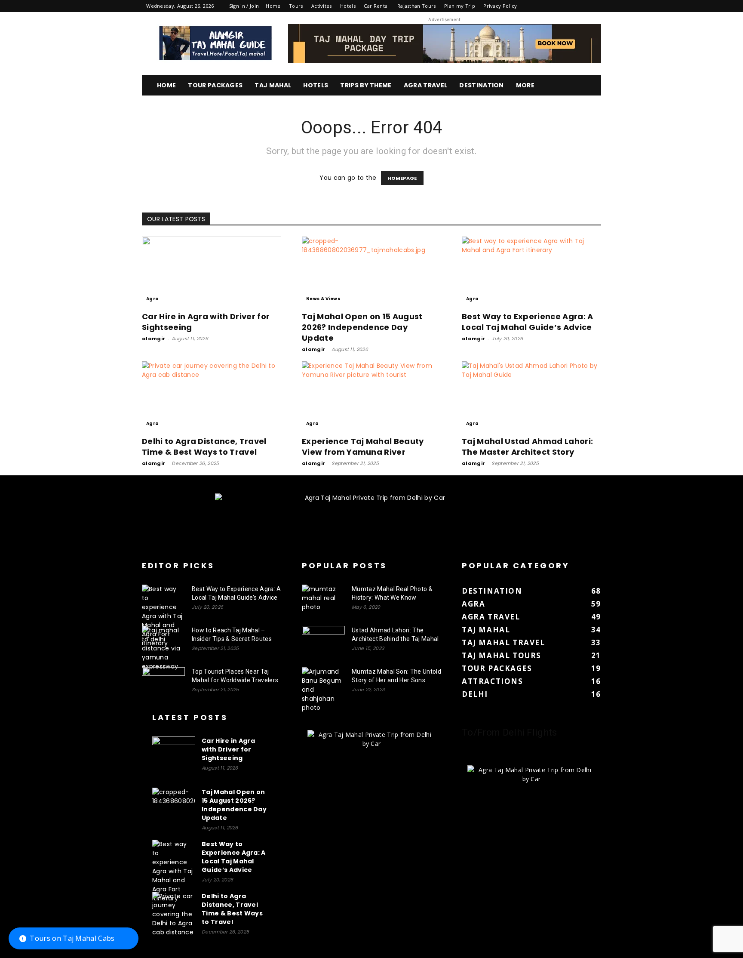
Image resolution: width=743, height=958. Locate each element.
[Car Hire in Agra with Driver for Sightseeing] (211, 271)
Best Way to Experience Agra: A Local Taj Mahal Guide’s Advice (527, 322)
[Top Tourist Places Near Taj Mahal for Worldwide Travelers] (163, 682)
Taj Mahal (273, 85)
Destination (481, 85)
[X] (580, 6)
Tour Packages (215, 85)
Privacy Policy (500, 6)
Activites (321, 6)
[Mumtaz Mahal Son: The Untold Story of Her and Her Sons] (323, 689)
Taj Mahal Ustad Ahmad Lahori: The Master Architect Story (527, 446)
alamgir (153, 338)
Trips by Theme (365, 85)
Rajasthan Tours (416, 6)
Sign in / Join (244, 6)
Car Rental (376, 6)
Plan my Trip (459, 6)
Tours (296, 6)
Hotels (348, 6)
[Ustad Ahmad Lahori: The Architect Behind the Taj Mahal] (323, 641)
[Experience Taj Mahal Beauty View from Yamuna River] (371, 395)
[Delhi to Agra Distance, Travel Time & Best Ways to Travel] (211, 395)
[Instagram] (551, 6)
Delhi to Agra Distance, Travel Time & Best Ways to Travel (204, 446)
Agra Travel (426, 85)
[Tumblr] (565, 6)
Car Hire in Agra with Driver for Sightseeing (228, 749)
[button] (590, 86)
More (525, 85)
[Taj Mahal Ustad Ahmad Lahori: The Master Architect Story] (531, 395)
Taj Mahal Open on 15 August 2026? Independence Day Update (362, 327)
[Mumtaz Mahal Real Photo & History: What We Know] (323, 600)
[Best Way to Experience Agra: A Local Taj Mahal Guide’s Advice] (531, 271)
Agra (152, 299)
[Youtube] (594, 6)
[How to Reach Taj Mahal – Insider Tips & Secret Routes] (163, 648)
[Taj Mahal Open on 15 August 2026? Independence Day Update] (371, 271)
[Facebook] (537, 6)
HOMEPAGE (402, 178)
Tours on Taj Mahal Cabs (72, 938)
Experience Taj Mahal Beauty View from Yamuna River (363, 446)
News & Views (323, 299)
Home (273, 6)
